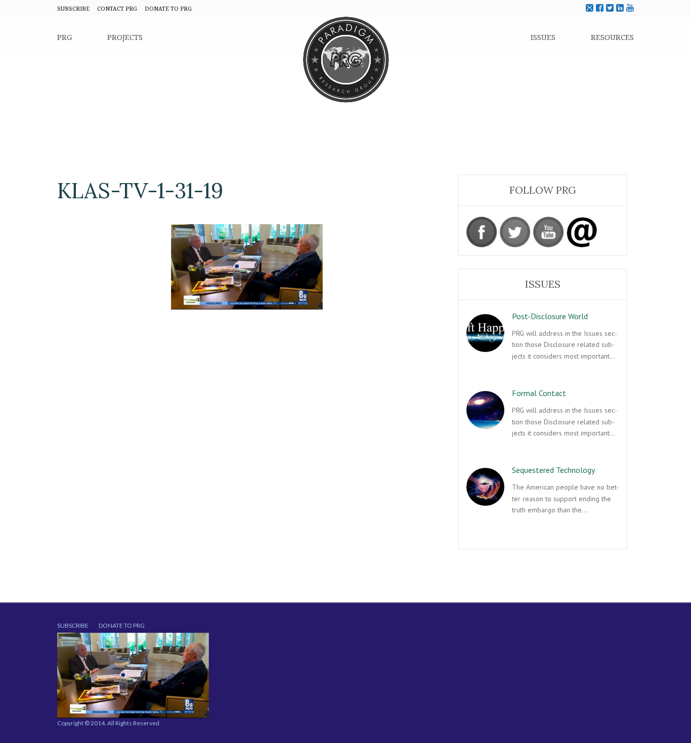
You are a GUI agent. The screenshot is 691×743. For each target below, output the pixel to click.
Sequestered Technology (553, 470)
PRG (64, 37)
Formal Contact (539, 393)
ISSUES (543, 37)
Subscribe (73, 625)
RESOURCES (612, 37)
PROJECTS (125, 37)
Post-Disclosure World (550, 316)
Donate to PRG (122, 625)
